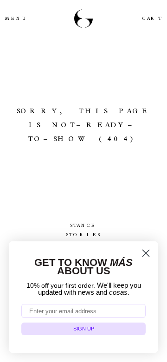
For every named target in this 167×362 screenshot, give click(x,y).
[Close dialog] (146, 253)
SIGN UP (83, 328)
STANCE (83, 225)
